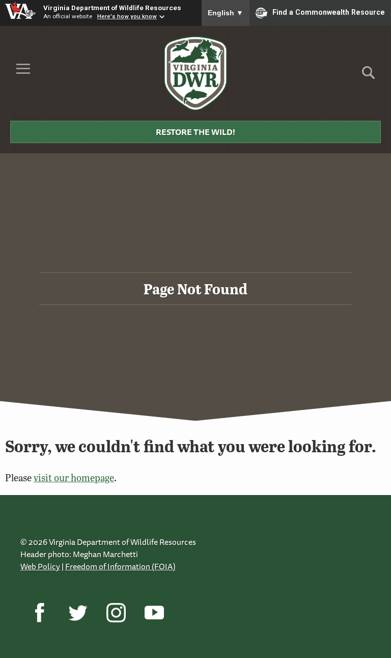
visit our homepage (74, 477)
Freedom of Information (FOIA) (120, 566)
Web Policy (40, 566)
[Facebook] (39, 612)
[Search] (368, 76)
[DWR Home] (196, 73)
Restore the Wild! (195, 132)
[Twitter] (78, 612)
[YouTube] (154, 612)
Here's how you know (127, 16)
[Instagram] (116, 612)
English (225, 13)
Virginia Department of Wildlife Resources (112, 8)
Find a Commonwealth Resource (328, 12)
